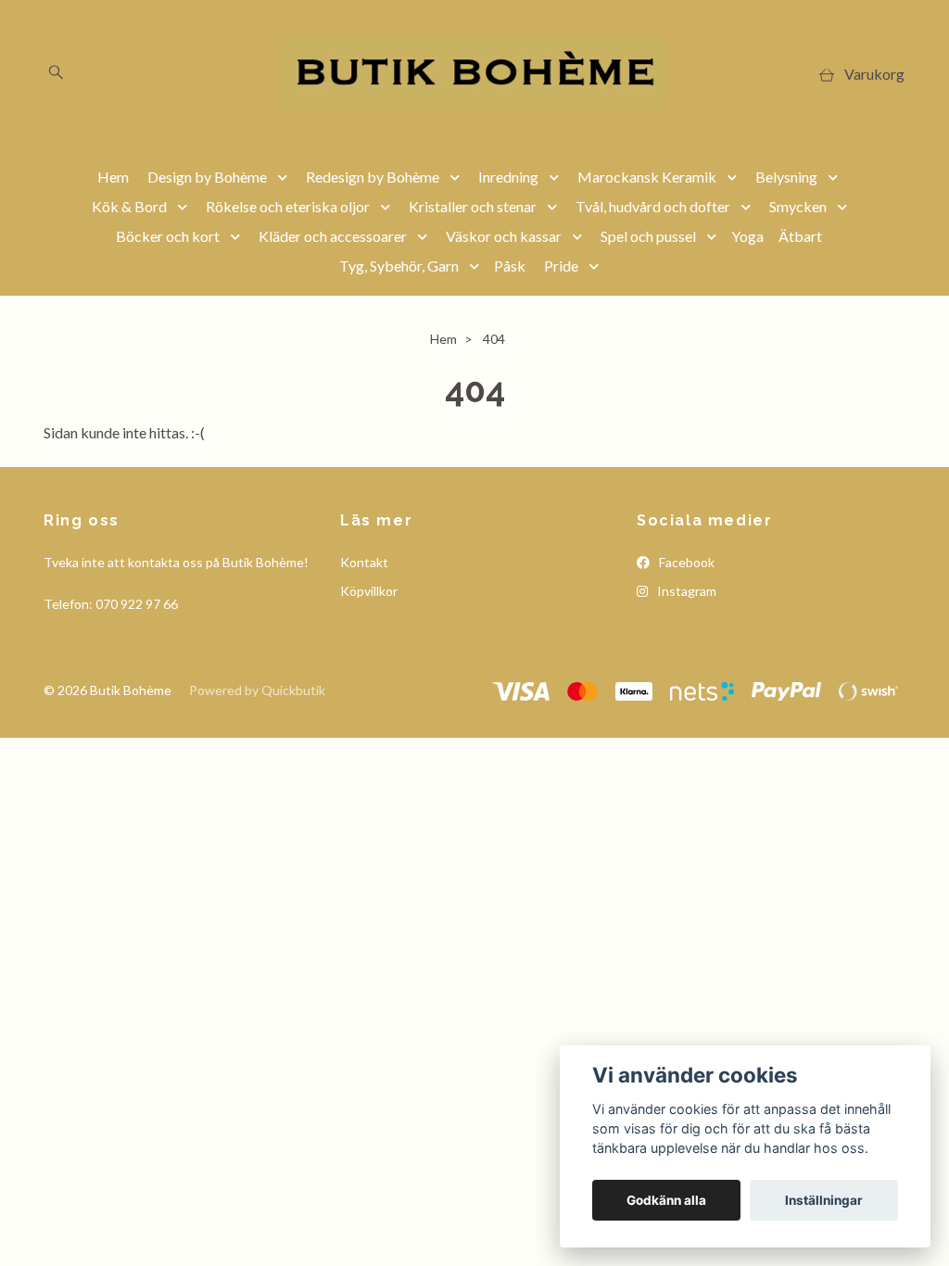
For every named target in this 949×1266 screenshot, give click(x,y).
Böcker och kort (168, 236)
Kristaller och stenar (473, 206)
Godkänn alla (666, 1200)
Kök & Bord (129, 206)
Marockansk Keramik (646, 176)
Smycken (798, 206)
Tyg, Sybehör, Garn (399, 265)
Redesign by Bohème (372, 176)
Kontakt (364, 562)
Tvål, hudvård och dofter (653, 206)
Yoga (747, 236)
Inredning (508, 176)
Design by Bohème (207, 176)
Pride (561, 265)
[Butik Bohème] (474, 73)
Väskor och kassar (504, 236)
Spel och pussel (648, 236)
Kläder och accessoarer (333, 236)
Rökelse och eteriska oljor (288, 206)
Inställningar (824, 1200)
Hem (113, 176)
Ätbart (800, 236)
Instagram (685, 591)
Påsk (509, 265)
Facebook (685, 562)
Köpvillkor (369, 591)
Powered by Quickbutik (257, 690)
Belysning (786, 176)
